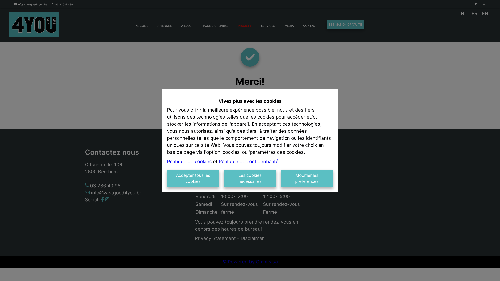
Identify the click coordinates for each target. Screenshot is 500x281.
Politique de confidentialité (249, 161)
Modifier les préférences (307, 178)
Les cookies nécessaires (250, 178)
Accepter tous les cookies (193, 178)
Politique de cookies (189, 161)
